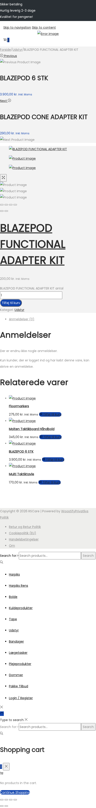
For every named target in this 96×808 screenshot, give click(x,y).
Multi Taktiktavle (21, 474)
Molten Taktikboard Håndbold (31, 429)
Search (88, 555)
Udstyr (17, 49)
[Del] (11, 799)
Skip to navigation (17, 27)
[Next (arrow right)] (6, 211)
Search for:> (9, 555)
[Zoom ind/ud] (2, 799)
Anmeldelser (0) (21, 319)
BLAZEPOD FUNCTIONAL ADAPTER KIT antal (31, 288)
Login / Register (21, 698)
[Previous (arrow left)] (2, 211)
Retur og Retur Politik (25, 527)
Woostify (68, 511)
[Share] (6, 204)
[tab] (52, 319)
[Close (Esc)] (2, 204)
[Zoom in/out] (15, 204)
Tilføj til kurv (11, 303)
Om (12, 545)
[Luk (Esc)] (15, 799)
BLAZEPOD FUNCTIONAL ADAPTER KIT (32, 244)
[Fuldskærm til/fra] (6, 799)
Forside (5, 49)
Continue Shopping (15, 792)
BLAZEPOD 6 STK (21, 451)
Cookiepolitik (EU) (22, 533)
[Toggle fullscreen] (11, 204)
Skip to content (44, 27)
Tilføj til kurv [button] (52, 414)
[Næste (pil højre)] (6, 806)
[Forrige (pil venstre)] (2, 806)
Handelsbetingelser (24, 539)
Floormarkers (19, 406)
